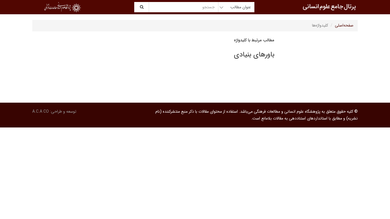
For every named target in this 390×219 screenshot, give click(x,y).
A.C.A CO (40, 111)
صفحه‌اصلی (344, 25)
